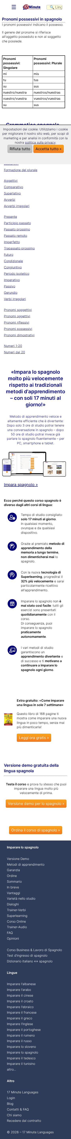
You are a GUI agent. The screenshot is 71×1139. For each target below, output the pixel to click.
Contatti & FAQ (18, 1109)
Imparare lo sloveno (21, 1047)
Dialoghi (13, 904)
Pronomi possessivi (18, 329)
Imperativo (12, 280)
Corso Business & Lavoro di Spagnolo (34, 950)
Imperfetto (12, 242)
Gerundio (10, 293)
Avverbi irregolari (16, 206)
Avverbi (9, 200)
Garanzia (13, 870)
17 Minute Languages (22, 1092)
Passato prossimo (17, 229)
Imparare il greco (19, 1018)
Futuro (8, 255)
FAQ (10, 933)
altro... (11, 1069)
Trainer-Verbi (16, 910)
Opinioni (13, 938)
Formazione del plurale (20, 170)
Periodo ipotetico (16, 274)
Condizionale (13, 261)
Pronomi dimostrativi (19, 335)
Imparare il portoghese (24, 1030)
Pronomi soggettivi (18, 310)
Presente (10, 217)
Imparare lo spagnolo (22, 1052)
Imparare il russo (19, 1041)
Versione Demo (18, 859)
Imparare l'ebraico (20, 1007)
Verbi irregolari (15, 299)
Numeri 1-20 (13, 346)
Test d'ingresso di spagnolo (27, 955)
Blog (10, 1104)
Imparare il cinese (20, 995)
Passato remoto (15, 236)
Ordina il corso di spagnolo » (35, 830)
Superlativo (12, 193)
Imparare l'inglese (20, 1024)
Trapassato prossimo (19, 248)
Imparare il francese (21, 1012)
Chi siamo (14, 1115)
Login (11, 1098)
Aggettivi (11, 181)
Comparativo (13, 187)
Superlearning (17, 916)
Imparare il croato (20, 1001)
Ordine (12, 876)
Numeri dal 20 (14, 352)
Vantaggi (13, 893)
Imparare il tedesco (21, 1058)
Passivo (9, 286)
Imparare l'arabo (19, 990)
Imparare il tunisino (21, 1064)
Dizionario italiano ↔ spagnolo (29, 961)
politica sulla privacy (40, 142)
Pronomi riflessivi (16, 322)
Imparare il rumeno (21, 1035)
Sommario (14, 881)
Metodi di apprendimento (25, 864)
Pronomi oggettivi (17, 316)
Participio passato (17, 223)
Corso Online (16, 921)
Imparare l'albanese (21, 984)
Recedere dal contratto (24, 1121)
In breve (13, 887)
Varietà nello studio (21, 898)
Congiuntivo (13, 267)
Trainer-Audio (17, 927)
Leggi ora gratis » (34, 737)
